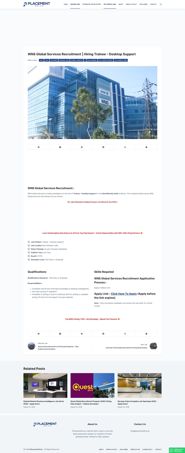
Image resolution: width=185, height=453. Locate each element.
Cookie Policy (147, 449)
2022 (41, 60)
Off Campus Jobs (110, 4)
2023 (46, 60)
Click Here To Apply (124, 293)
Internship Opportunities (92, 4)
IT (85, 60)
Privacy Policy (131, 4)
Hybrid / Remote (76, 60)
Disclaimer (143, 4)
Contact (153, 4)
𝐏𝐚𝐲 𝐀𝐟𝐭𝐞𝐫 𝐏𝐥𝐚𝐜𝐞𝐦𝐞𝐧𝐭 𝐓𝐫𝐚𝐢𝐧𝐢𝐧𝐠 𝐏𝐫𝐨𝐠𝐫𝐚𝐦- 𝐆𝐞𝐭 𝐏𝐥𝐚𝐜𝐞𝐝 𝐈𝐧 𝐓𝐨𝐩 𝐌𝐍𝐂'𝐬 (92, 202)
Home (66, 4)
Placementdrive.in (79, 431)
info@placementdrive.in (139, 431)
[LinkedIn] (103, 147)
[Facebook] (38, 147)
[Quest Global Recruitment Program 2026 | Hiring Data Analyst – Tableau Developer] (92, 385)
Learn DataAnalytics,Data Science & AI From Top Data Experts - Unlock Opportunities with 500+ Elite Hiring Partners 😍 (92, 233)
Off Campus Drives (105, 60)
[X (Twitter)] (60, 147)
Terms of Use (135, 449)
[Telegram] (125, 147)
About (121, 4)
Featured (53, 60)
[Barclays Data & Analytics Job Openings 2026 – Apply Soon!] (140, 385)
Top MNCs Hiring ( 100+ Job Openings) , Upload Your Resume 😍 (92, 319)
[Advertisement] (92, 24)
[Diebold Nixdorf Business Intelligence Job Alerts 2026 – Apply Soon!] (45, 385)
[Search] (161, 4)
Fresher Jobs (75, 4)
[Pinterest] (82, 147)
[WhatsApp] (146, 147)
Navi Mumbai (92, 60)
